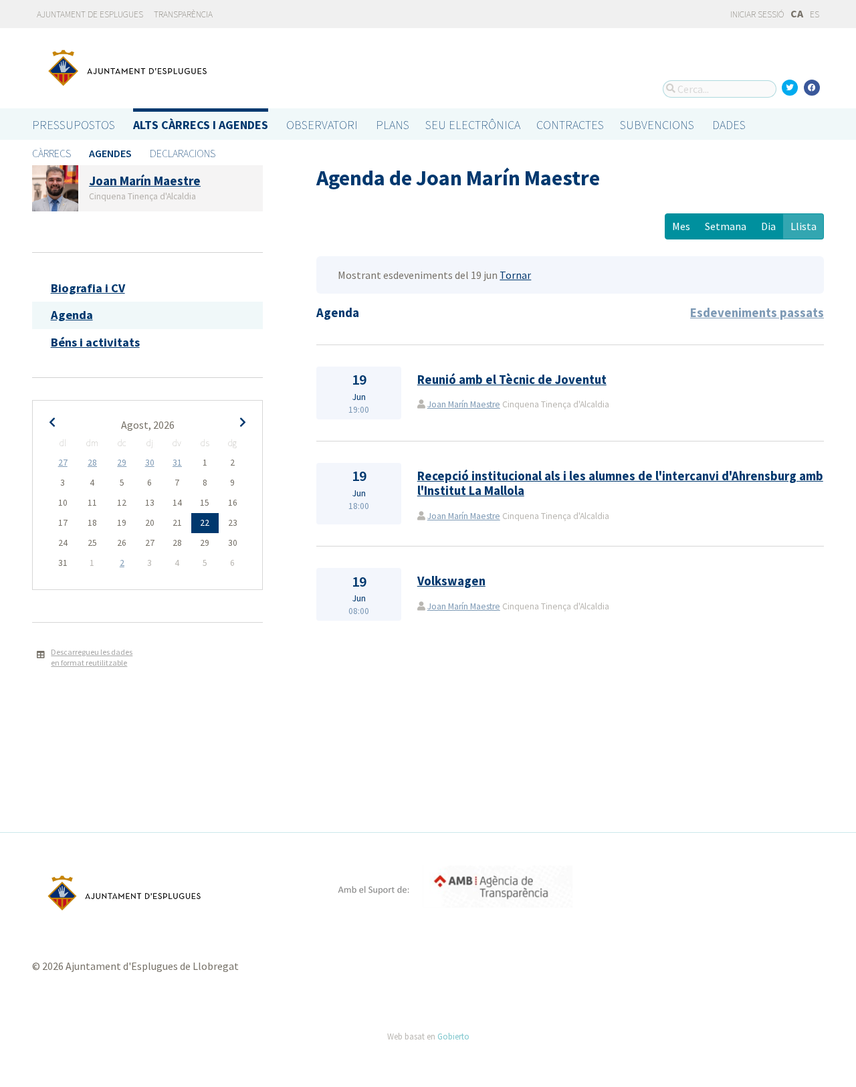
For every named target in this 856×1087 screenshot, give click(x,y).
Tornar (515, 275)
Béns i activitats (95, 342)
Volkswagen (451, 581)
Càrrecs (51, 153)
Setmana (725, 226)
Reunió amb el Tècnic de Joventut (512, 379)
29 (121, 462)
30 (149, 462)
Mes (681, 226)
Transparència (183, 14)
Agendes (110, 153)
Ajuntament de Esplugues (90, 14)
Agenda (72, 314)
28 (92, 462)
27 (63, 462)
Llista (803, 226)
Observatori (322, 124)
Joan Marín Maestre (463, 404)
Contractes (570, 124)
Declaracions (182, 153)
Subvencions (657, 124)
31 (177, 462)
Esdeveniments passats (757, 312)
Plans (392, 124)
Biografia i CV (88, 288)
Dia (768, 226)
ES (814, 14)
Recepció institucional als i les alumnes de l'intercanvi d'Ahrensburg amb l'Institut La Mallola (620, 483)
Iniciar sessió (756, 14)
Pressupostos (73, 124)
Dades (729, 124)
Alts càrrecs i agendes (200, 124)
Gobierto (453, 1036)
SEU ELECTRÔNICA (472, 124)
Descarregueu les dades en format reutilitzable (91, 657)
